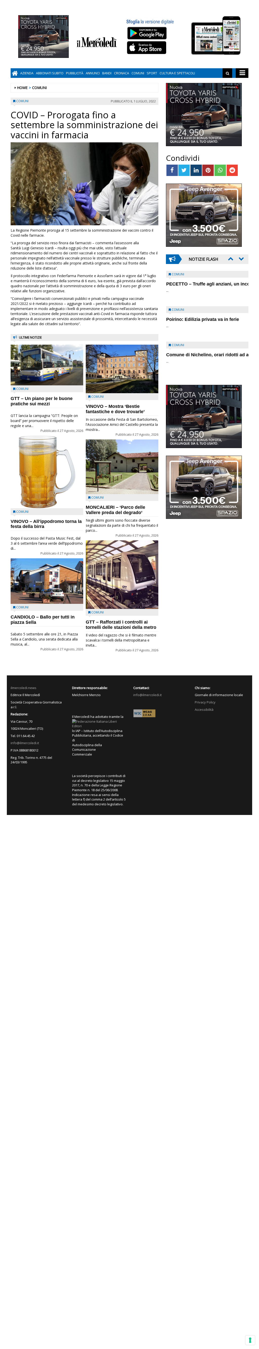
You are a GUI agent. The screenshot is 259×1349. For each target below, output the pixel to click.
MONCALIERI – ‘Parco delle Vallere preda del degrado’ (115, 510)
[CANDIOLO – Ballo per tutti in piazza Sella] (47, 581)
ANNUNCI (93, 73)
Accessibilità (204, 709)
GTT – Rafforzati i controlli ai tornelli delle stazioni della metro (121, 625)
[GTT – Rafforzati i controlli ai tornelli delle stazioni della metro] (122, 574)
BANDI (107, 73)
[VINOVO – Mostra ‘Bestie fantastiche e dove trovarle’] (122, 369)
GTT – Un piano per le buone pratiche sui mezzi (42, 401)
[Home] (15, 73)
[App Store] (147, 48)
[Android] (146, 33)
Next (241, 258)
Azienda (26, 73)
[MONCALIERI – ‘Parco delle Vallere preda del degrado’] (122, 466)
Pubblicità (74, 73)
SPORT (152, 73)
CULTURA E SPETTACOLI (177, 73)
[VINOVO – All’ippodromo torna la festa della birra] (47, 471)
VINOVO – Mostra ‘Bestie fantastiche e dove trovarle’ (115, 409)
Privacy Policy (205, 702)
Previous (230, 258)
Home (22, 87)
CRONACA (121, 73)
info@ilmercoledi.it (25, 743)
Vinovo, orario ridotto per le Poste (203, 283)
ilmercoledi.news (23, 687)
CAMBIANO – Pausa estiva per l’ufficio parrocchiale (199, 357)
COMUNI (138, 73)
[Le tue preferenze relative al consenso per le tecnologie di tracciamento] (250, 1340)
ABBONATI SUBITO (49, 73)
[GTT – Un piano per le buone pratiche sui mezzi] (47, 365)
